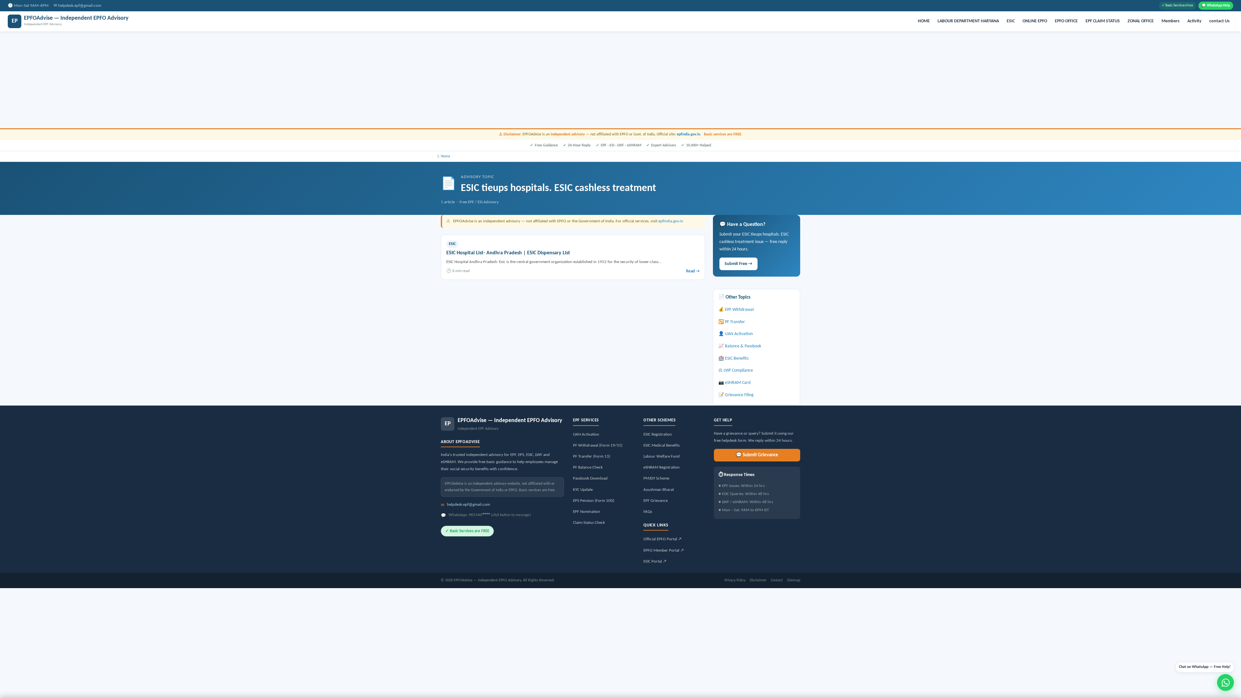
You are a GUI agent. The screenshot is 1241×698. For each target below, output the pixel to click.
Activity (1194, 21)
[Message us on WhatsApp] (1225, 682)
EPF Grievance (655, 501)
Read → (693, 271)
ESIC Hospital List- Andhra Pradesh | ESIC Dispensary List (508, 253)
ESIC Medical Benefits (661, 445)
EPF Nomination (586, 512)
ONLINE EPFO (1035, 21)
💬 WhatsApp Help (1216, 5)
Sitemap (793, 580)
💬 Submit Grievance (757, 455)
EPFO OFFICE (1066, 21)
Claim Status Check (589, 523)
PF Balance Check (588, 467)
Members (1170, 21)
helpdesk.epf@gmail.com (79, 6)
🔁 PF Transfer (731, 322)
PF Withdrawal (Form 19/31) (597, 445)
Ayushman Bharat (658, 490)
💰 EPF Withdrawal (736, 310)
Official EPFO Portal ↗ (662, 539)
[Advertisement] (620, 80)
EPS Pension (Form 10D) (593, 501)
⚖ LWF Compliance (735, 370)
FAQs (647, 512)
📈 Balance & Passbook (739, 346)
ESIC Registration (657, 434)
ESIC (1011, 21)
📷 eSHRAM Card (734, 383)
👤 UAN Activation (735, 334)
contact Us (1219, 21)
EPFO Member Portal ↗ (663, 550)
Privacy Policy (735, 580)
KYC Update (583, 490)
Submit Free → (738, 264)
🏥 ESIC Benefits (733, 358)
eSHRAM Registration (661, 467)
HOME (924, 21)
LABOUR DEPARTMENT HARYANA (968, 21)
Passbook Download (590, 478)
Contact (777, 580)
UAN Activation (586, 434)
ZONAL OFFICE (1141, 21)
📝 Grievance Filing (736, 395)
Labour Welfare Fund (661, 456)
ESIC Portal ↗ (654, 561)
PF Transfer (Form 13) (591, 456)
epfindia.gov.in (688, 134)
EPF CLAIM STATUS (1103, 21)
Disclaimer (758, 580)
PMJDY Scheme (656, 478)
